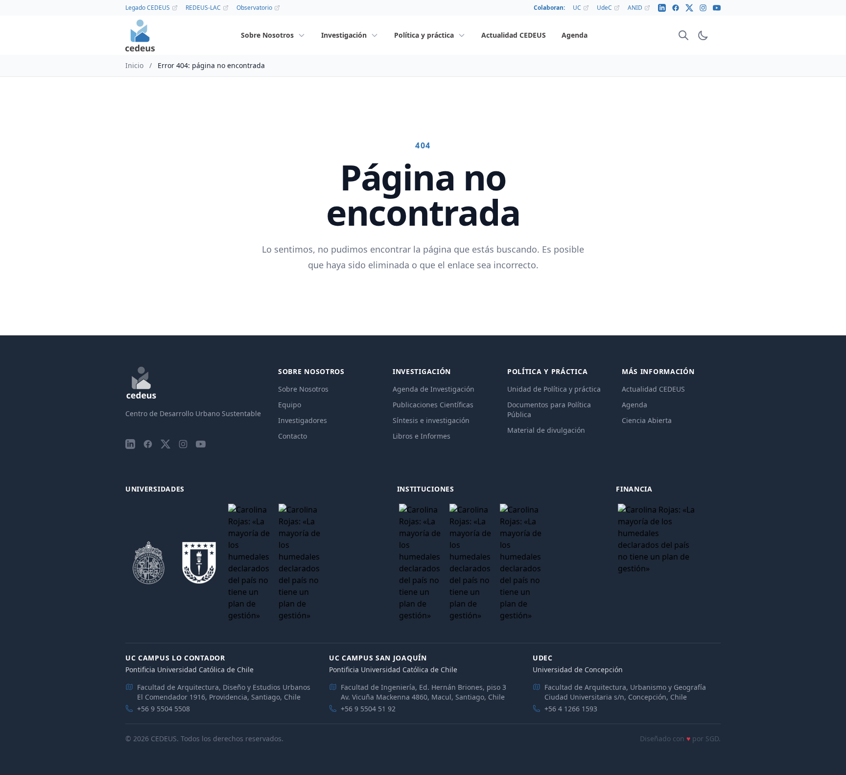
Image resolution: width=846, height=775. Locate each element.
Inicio (134, 65)
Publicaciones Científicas (433, 404)
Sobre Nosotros (303, 389)
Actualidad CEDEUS (653, 389)
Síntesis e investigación (431, 420)
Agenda (634, 404)
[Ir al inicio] (140, 35)
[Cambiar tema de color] (703, 35)
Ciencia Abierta (647, 420)
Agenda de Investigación (433, 389)
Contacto (292, 436)
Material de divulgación (546, 430)
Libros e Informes (421, 436)
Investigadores (302, 420)
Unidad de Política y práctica (554, 389)
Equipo (289, 404)
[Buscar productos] (683, 35)
